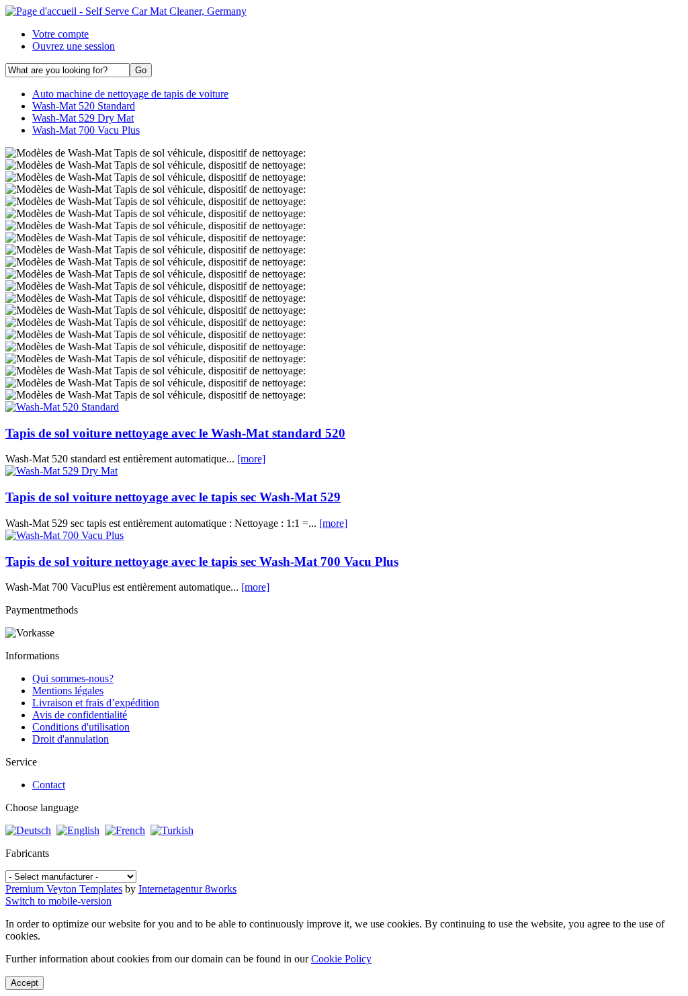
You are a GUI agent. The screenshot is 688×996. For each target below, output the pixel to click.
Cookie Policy (341, 958)
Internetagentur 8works (187, 889)
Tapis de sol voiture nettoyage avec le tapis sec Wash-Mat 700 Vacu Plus (201, 561)
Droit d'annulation (70, 739)
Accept (24, 983)
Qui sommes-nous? (73, 678)
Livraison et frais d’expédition (95, 702)
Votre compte (60, 34)
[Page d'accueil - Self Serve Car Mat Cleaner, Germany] (126, 11)
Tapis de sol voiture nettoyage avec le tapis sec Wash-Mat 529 (173, 497)
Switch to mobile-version (58, 901)
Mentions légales (67, 690)
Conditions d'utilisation (81, 727)
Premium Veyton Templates (63, 889)
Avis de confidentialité (79, 714)
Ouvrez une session (73, 46)
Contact (48, 784)
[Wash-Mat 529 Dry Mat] (61, 470)
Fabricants (27, 853)
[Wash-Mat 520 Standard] (62, 407)
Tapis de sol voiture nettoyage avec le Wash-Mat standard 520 (175, 433)
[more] (251, 458)
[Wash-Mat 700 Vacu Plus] (64, 535)
